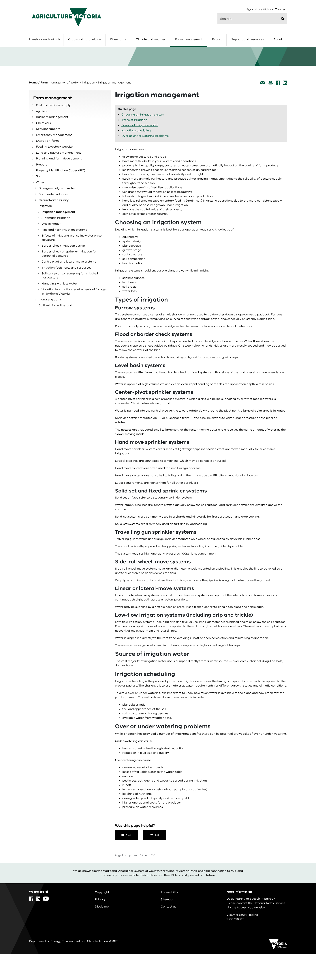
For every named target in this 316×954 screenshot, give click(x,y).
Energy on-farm (47, 141)
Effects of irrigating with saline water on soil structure (72, 238)
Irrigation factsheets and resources (66, 268)
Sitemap (166, 899)
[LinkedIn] (285, 83)
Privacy (100, 899)
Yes (128, 835)
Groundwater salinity (54, 200)
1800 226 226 (235, 919)
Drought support (48, 129)
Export (217, 39)
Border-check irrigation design (63, 246)
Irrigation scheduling (136, 131)
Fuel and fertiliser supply (53, 105)
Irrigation (88, 83)
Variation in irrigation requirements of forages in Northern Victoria (74, 291)
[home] (66, 17)
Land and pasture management (58, 153)
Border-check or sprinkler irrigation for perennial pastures (69, 254)
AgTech (41, 111)
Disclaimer (102, 907)
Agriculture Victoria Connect (266, 9)
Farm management (188, 39)
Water (75, 83)
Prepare (41, 165)
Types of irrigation (134, 120)
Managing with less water (59, 284)
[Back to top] (301, 865)
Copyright (102, 892)
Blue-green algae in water (57, 188)
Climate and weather (150, 39)
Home (33, 83)
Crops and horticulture (84, 39)
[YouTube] (46, 899)
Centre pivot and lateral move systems (69, 262)
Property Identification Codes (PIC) (60, 170)
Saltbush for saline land (55, 305)
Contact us (168, 907)
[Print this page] (270, 82)
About (278, 39)
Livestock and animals (45, 39)
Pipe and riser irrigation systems (64, 230)
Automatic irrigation (56, 218)
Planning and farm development (59, 159)
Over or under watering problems (145, 136)
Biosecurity (118, 39)
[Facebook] (278, 83)
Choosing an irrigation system (142, 115)
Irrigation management (58, 212)
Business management (52, 117)
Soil (38, 176)
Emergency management (54, 135)
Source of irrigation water (139, 125)
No (157, 835)
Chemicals (43, 123)
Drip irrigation (51, 224)
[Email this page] (262, 82)
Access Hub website (251, 907)
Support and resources (247, 39)
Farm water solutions (54, 194)
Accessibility (169, 892)
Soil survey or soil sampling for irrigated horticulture (70, 275)
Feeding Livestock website (54, 147)
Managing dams (50, 299)
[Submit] (282, 18)
